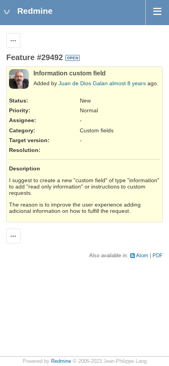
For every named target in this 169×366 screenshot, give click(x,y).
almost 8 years (127, 83)
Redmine (61, 361)
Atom (142, 255)
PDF (157, 255)
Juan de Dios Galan (83, 83)
